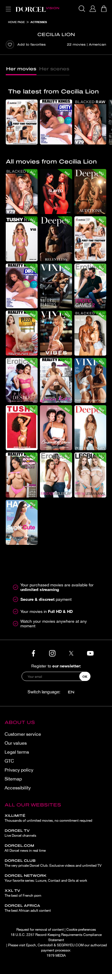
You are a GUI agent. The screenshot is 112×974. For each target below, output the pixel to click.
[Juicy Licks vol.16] (56, 380)
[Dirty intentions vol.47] (56, 122)
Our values (16, 743)
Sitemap (13, 778)
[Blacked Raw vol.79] (90, 122)
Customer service (23, 734)
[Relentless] (56, 238)
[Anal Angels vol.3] (22, 427)
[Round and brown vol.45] (22, 475)
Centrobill (45, 945)
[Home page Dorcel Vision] (37, 8)
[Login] (92, 8)
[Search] (81, 8)
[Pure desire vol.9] (22, 380)
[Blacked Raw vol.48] (90, 333)
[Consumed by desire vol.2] (56, 427)
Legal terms (17, 752)
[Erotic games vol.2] (90, 286)
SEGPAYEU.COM (70, 945)
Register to (56, 665)
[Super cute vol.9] (22, 522)
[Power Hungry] (90, 427)
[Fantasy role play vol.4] (56, 475)
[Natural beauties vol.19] (56, 286)
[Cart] (103, 8)
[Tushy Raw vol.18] (22, 238)
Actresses (38, 22)
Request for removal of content (40, 930)
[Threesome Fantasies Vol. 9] (90, 380)
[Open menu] (7, 5)
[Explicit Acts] (56, 191)
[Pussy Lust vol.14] (22, 333)
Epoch (31, 945)
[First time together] (22, 122)
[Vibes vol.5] (56, 333)
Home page (16, 22)
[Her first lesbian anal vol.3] (90, 475)
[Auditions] (90, 191)
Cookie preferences (81, 930)
